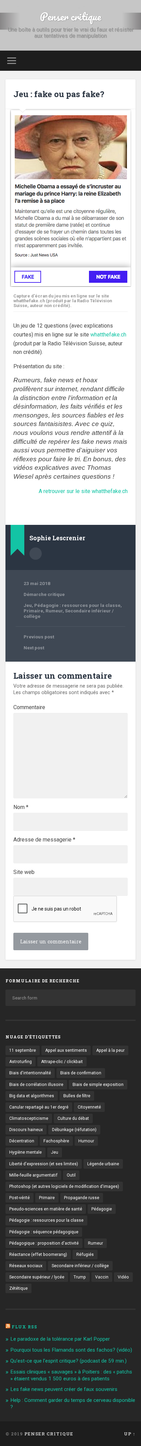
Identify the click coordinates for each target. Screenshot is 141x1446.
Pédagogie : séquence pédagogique (43, 1232)
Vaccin (101, 1277)
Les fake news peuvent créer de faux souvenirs (63, 1389)
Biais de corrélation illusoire (36, 1084)
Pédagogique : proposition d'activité (44, 1243)
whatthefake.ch (108, 334)
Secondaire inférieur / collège (80, 1265)
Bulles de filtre (76, 1095)
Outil (71, 1175)
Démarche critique (44, 594)
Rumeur (54, 610)
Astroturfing (20, 1061)
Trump (80, 1277)
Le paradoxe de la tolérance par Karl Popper (60, 1339)
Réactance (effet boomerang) (38, 1254)
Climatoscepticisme (28, 1118)
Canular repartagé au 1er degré (38, 1107)
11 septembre (22, 1050)
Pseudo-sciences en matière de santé (45, 1209)
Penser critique (70, 16)
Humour (86, 1141)
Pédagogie (101, 1209)
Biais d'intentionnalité (30, 1073)
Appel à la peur (110, 1050)
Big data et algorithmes (31, 1095)
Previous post (39, 636)
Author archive (35, 553)
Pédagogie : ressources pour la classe (77, 605)
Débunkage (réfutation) (74, 1129)
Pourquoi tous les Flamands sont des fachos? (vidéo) (71, 1350)
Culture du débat (73, 1118)
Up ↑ (130, 1433)
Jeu (28, 605)
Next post (34, 647)
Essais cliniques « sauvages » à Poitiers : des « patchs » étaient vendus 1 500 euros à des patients (71, 1375)
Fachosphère (56, 1141)
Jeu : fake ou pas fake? (58, 94)
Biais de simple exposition (98, 1084)
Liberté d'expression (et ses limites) (43, 1164)
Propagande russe (81, 1197)
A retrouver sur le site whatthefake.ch (83, 491)
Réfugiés (85, 1254)
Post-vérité (19, 1197)
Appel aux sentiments (66, 1050)
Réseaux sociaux (25, 1265)
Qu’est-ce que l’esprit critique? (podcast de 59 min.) (68, 1361)
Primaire (33, 610)
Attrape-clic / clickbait (62, 1061)
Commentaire (29, 707)
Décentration (21, 1141)
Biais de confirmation (80, 1073)
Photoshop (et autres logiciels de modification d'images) (64, 1186)
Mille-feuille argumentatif (33, 1175)
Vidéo (123, 1277)
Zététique (18, 1288)
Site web (24, 872)
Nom (20, 807)
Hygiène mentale (25, 1152)
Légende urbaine (103, 1164)
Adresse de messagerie (44, 840)
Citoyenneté (89, 1107)
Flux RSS (24, 1326)
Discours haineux (26, 1129)
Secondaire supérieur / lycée (36, 1277)
